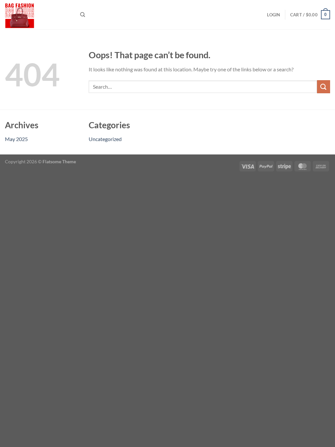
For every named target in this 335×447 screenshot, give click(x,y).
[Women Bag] (37, 14)
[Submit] (323, 86)
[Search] (82, 15)
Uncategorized (105, 139)
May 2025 (16, 139)
